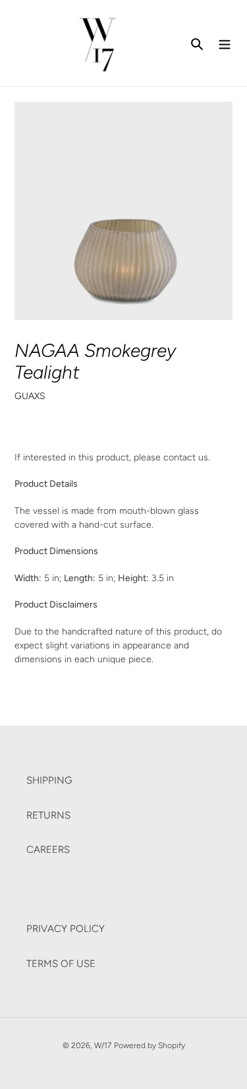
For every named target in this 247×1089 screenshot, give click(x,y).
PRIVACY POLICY (65, 929)
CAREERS (48, 850)
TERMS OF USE (61, 964)
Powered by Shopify (149, 1045)
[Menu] (224, 43)
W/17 (102, 1045)
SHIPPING (49, 780)
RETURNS (48, 815)
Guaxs (29, 395)
